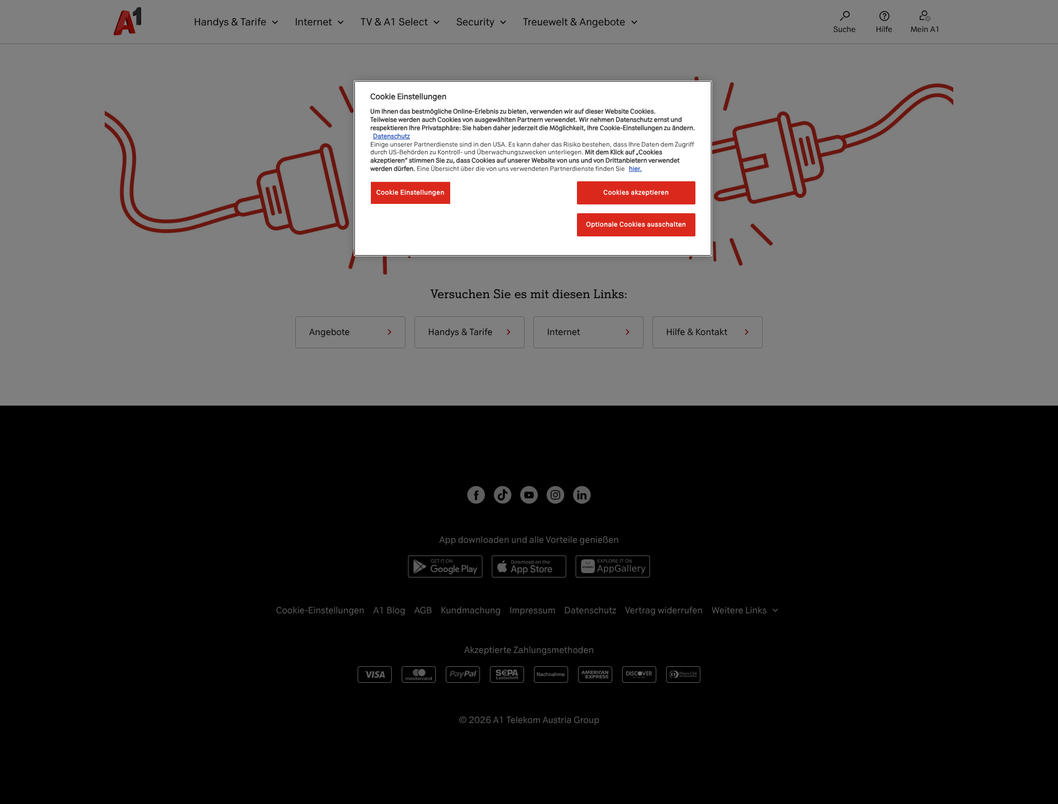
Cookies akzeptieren (636, 192)
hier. (635, 168)
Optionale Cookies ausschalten (636, 224)
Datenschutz (391, 136)
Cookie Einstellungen (410, 192)
